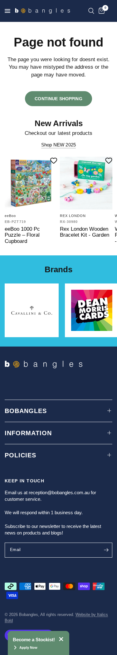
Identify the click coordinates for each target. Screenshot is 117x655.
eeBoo (10, 215)
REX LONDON (73, 215)
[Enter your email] (106, 550)
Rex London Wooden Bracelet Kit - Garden (84, 232)
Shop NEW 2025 (58, 144)
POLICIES (20, 455)
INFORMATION (28, 433)
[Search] (91, 11)
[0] (100, 11)
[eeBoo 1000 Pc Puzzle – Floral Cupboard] (31, 183)
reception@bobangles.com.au (59, 492)
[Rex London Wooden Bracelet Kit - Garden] (86, 183)
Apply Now (28, 647)
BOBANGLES (26, 410)
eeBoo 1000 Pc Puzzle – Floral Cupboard (22, 235)
